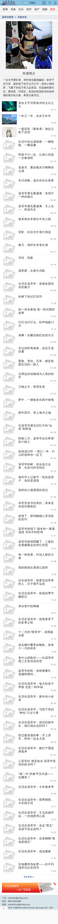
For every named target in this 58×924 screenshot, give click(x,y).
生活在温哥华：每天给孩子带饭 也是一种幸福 (36, 685)
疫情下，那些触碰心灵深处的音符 (36, 517)
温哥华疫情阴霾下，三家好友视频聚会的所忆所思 (36, 543)
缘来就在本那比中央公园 (34, 219)
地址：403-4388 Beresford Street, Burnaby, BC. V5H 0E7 (27, 909)
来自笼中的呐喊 (28, 606)
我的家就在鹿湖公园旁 (33, 567)
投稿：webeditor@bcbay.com (16, 904)
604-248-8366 (14, 901)
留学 (29, 9)
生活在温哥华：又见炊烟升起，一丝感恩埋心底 (36, 814)
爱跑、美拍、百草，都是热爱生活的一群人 (36, 362)
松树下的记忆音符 (30, 296)
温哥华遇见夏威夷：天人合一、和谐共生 (36, 207)
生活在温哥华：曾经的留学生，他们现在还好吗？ (36, 724)
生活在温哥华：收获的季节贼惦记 (36, 595)
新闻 (5, 9)
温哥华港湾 (7, 17)
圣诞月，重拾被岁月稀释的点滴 (36, 169)
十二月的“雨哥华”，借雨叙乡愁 (35, 633)
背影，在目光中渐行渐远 (34, 232)
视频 (44, 9)
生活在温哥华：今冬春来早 (36, 787)
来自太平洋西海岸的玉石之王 (36, 104)
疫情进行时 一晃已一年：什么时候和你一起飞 (36, 453)
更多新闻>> (29, 876)
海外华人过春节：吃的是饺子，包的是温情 (36, 478)
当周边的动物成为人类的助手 (36, 375)
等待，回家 (25, 257)
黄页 (52, 9)
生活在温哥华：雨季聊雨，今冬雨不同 (36, 801)
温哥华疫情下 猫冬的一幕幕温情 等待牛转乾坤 (36, 530)
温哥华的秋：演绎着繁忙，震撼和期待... (36, 672)
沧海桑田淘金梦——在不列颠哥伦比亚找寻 (36, 865)
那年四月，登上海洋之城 (34, 412)
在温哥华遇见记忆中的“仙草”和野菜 (35, 427)
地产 (37, 9)
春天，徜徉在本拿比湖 (33, 245)
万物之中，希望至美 (31, 386)
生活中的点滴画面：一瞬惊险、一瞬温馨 (36, 143)
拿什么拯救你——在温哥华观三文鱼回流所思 (36, 659)
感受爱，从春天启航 (31, 270)
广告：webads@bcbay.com (15, 898)
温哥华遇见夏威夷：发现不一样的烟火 (36, 195)
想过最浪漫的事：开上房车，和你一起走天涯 (34, 737)
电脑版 (32, 3)
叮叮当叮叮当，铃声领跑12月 (36, 324)
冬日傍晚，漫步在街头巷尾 (36, 180)
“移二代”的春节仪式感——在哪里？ (35, 775)
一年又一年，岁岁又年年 (34, 116)
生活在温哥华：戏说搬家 (34, 851)
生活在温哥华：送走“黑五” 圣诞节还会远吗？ (35, 827)
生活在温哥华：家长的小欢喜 (36, 698)
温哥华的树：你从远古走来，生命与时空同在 (34, 466)
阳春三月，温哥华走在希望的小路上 (36, 440)
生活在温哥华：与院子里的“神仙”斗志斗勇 (36, 711)
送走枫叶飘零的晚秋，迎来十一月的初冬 (36, 646)
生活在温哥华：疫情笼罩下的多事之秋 (36, 620)
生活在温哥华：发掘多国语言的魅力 (36, 285)
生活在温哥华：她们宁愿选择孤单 (36, 749)
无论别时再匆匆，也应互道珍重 (36, 349)
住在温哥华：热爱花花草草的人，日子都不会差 (36, 582)
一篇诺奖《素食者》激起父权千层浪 (36, 130)
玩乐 (21, 9)
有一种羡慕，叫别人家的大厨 (36, 556)
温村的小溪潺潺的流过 (33, 490)
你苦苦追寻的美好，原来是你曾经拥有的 (36, 504)
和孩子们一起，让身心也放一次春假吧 (36, 156)
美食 (13, 9)
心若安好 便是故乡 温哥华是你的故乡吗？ (37, 762)
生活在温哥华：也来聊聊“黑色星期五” (36, 840)
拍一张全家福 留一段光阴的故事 (36, 311)
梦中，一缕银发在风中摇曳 (36, 399)
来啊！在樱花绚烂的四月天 (36, 335)
